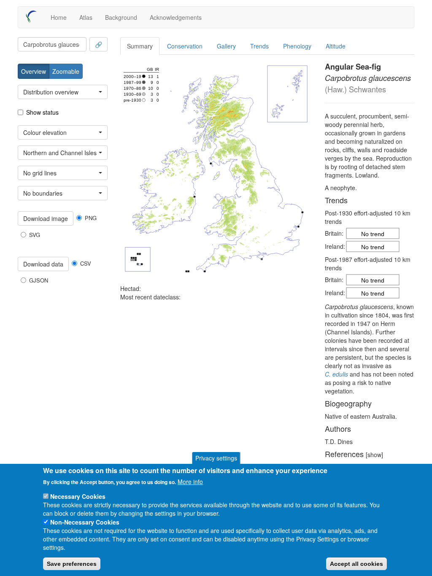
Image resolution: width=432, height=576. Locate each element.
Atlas (85, 17)
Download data (43, 264)
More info (190, 481)
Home (59, 17)
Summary (140, 46)
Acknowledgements (176, 17)
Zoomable (65, 71)
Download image (45, 218)
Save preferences (72, 563)
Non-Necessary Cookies (84, 522)
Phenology (297, 46)
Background (121, 17)
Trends (259, 46)
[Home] (34, 17)
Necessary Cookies (77, 496)
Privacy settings (216, 458)
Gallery (226, 46)
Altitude (336, 46)
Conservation (184, 46)
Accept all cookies (356, 563)
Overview (33, 71)
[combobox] (52, 44)
